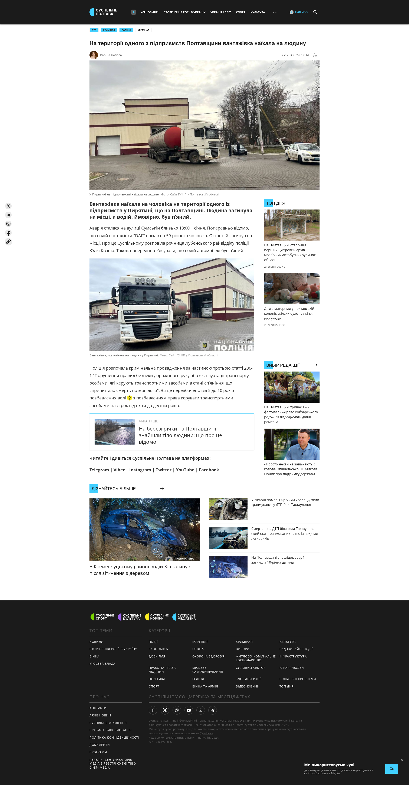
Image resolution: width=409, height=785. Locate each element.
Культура (258, 12)
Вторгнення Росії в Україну (184, 12)
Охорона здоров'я (208, 656)
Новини (96, 642)
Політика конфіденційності (114, 737)
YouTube (185, 470)
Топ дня (286, 686)
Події (153, 642)
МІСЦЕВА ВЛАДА (102, 664)
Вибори (242, 649)
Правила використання (110, 730)
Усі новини (149, 12)
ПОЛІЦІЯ (126, 30)
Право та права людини (162, 670)
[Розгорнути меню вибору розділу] (133, 12)
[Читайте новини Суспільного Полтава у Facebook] (153, 710)
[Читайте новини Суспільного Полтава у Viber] (200, 710)
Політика (157, 679)
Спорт (240, 12)
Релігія (198, 679)
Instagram (140, 470)
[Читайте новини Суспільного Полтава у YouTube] (188, 710)
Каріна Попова (111, 55)
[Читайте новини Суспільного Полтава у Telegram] (212, 710)
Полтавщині (188, 210)
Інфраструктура (293, 656)
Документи (99, 745)
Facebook (209, 470)
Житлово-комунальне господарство (256, 658)
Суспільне (206, 733)
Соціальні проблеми (297, 679)
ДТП (94, 30)
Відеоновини (248, 686)
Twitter (163, 470)
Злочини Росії (248, 679)
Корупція (200, 642)
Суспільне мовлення (108, 723)
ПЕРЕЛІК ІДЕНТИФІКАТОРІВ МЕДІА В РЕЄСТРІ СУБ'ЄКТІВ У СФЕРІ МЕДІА (112, 763)
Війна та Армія (205, 686)
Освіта (198, 649)
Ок (392, 769)
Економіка (158, 649)
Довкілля (157, 656)
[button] (8, 206)
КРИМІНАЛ (109, 30)
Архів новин (100, 715)
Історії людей (291, 668)
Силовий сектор (250, 668)
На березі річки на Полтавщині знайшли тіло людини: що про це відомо (180, 435)
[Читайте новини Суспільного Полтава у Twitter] (165, 710)
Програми (98, 752)
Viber (119, 470)
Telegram (99, 470)
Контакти (98, 708)
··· (275, 12)
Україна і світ (220, 12)
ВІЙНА (94, 656)
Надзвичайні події (296, 649)
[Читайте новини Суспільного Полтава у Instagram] (177, 710)
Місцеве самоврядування (207, 670)
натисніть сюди (208, 737)
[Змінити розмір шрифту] (315, 55)
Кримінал (143, 30)
